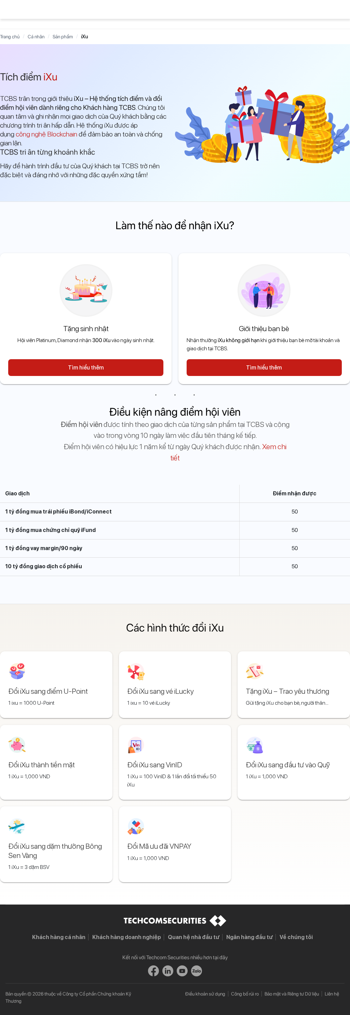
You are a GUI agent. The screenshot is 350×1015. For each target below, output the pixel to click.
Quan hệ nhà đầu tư (193, 937)
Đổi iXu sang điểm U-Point (48, 691)
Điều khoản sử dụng (205, 994)
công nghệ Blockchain (46, 134)
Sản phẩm (63, 36)
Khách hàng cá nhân (58, 937)
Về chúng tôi (296, 937)
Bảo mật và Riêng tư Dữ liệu (292, 994)
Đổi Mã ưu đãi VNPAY (159, 846)
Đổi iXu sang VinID (154, 764)
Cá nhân (36, 36)
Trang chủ (9, 36)
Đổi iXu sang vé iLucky (160, 691)
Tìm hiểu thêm (86, 367)
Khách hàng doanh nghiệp (126, 937)
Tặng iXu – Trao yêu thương (287, 691)
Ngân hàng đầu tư (249, 937)
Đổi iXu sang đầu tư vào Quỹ (288, 764)
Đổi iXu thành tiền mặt (41, 764)
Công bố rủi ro (245, 994)
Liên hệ (332, 994)
